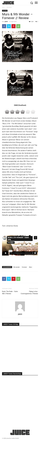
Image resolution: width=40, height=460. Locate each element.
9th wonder (16, 267)
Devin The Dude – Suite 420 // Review (10, 293)
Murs (30, 267)
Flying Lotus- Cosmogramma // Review (29, 293)
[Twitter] (9, 26)
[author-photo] (20, 311)
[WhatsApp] (18, 26)
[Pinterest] (13, 26)
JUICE (6, 21)
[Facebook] (4, 26)
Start (3, 7)
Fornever (24, 267)
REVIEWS (9, 7)
